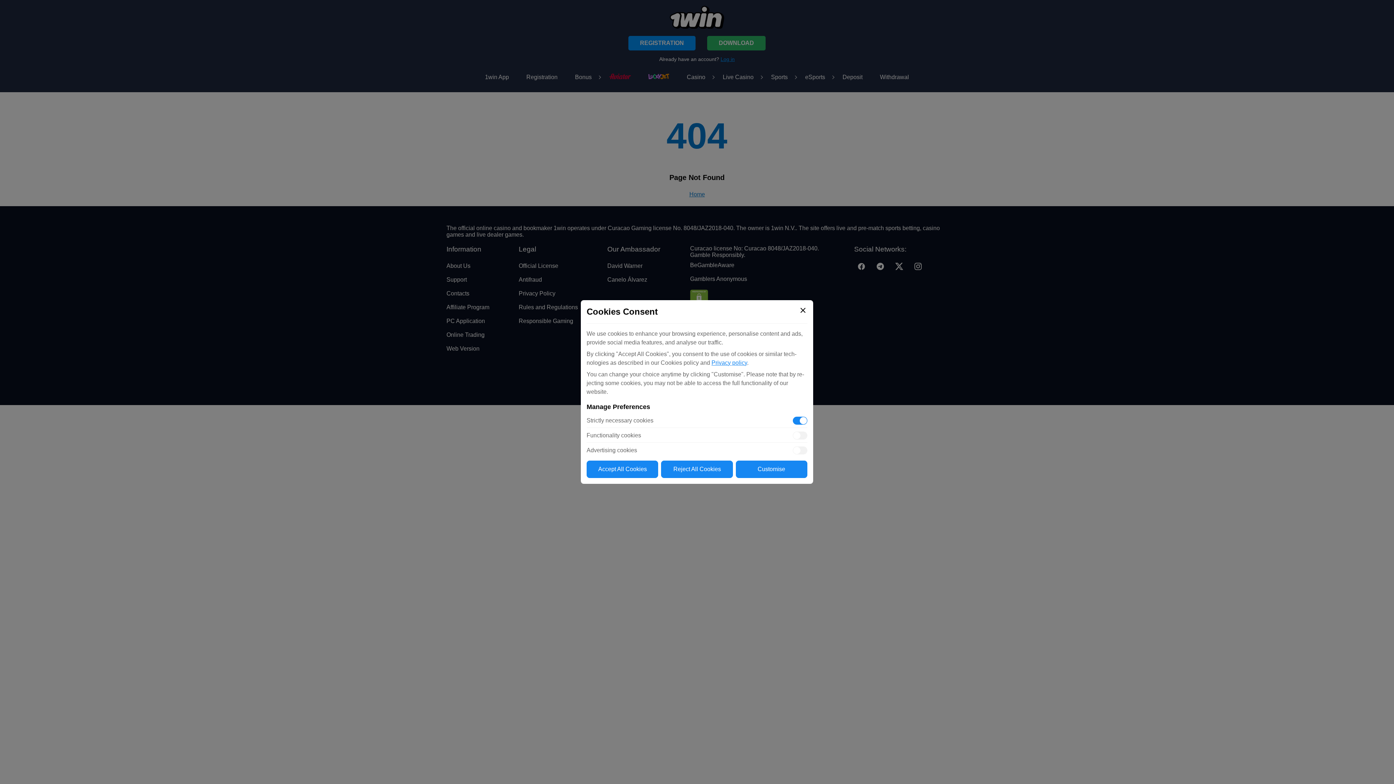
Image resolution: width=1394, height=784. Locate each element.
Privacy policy (729, 363)
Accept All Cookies (622, 469)
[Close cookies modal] (803, 310)
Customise (771, 469)
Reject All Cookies (697, 469)
